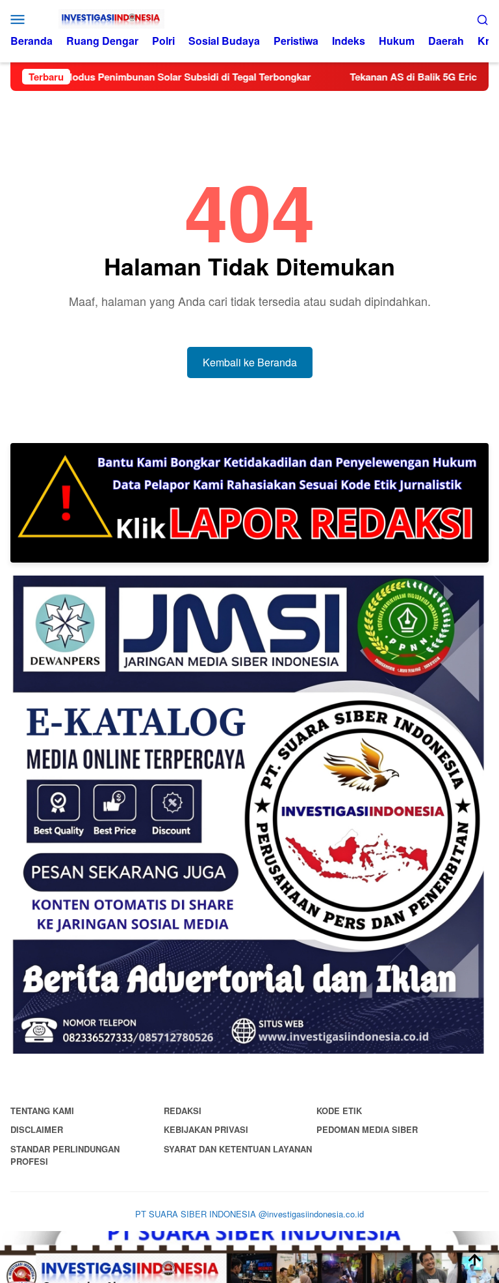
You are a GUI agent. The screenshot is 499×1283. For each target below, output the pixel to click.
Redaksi (182, 1110)
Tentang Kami (42, 1110)
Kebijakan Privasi (206, 1129)
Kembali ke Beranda (250, 362)
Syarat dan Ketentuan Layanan (238, 1149)
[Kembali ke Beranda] (249, 1257)
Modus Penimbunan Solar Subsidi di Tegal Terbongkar (154, 77)
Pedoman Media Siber (367, 1129)
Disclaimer (36, 1129)
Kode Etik (339, 1110)
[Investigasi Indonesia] (249, 19)
